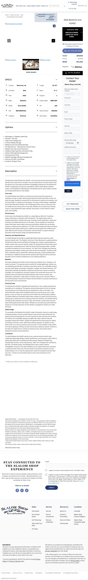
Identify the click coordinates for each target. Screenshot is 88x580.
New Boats (35, 511)
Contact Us (44, 6)
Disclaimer (39, 573)
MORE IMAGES (31, 72)
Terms (57, 483)
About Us (63, 511)
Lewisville (77, 511)
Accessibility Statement (53, 573)
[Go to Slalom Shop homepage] (7, 6)
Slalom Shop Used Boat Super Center (79, 522)
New (22, 15)
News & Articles (65, 520)
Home (7, 15)
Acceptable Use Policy (70, 573)
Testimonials (64, 523)
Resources (81, 5)
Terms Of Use (17, 573)
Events (38, 6)
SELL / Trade (27, 6)
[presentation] (9, 40)
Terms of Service (14, 561)
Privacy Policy (5, 573)
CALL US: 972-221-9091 (72, 51)
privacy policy (75, 560)
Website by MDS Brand (8, 578)
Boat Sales (19, 6)
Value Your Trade (72, 209)
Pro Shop (35, 529)
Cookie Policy (28, 573)
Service (33, 6)
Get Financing (73, 204)
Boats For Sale (14, 15)
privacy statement (51, 551)
